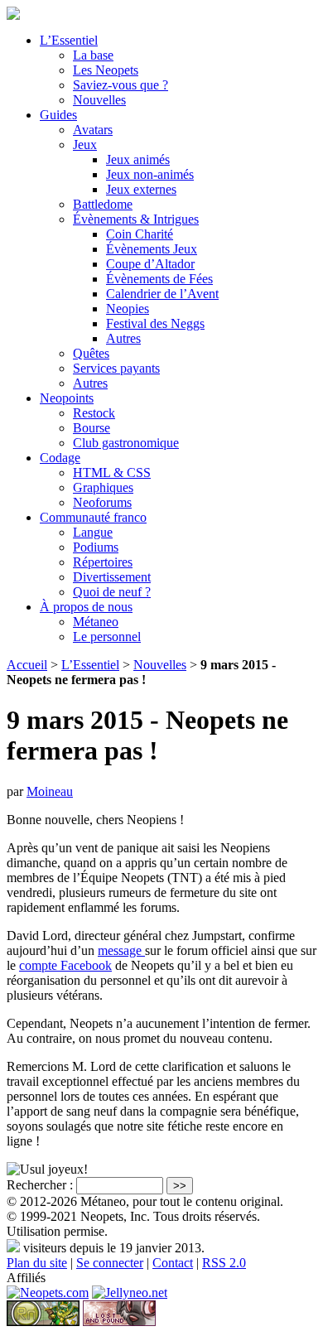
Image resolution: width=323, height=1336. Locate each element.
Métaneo (95, 622)
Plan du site (37, 1263)
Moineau (50, 791)
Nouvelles (99, 100)
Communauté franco (93, 517)
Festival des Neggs (155, 323)
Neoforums (102, 502)
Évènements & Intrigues (136, 219)
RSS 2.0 (224, 1263)
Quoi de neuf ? (112, 592)
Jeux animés (138, 159)
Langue (93, 532)
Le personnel (107, 636)
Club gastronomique (126, 443)
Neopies (127, 308)
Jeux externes (141, 189)
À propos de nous (86, 607)
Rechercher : (40, 1185)
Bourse (91, 428)
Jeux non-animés (150, 174)
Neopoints (67, 398)
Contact (172, 1263)
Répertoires (103, 562)
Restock (94, 413)
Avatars (93, 130)
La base (93, 55)
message (121, 950)
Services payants (116, 368)
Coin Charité (139, 234)
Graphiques (103, 487)
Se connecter (109, 1263)
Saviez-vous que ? (120, 85)
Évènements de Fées (159, 279)
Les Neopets (105, 70)
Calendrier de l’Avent (162, 294)
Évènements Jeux (151, 249)
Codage (60, 458)
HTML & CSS (112, 472)
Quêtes (91, 353)
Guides (58, 115)
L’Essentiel (69, 40)
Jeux (85, 144)
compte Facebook (65, 965)
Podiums (95, 547)
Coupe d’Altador (150, 264)
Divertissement (112, 577)
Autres (123, 338)
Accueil (27, 665)
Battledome (103, 204)
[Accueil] (13, 15)
